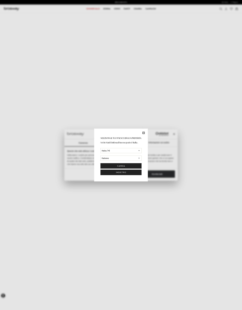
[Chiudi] (144, 133)
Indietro (121, 172)
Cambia (121, 166)
